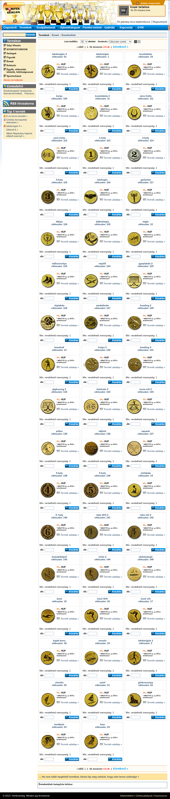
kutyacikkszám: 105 (59, 97)
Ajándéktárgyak (70, 27)
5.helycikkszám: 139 (102, 474)
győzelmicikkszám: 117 (146, 181)
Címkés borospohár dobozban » (16, 121)
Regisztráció (160, 21)
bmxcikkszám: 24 (102, 725)
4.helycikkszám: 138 (59, 474)
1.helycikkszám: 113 (102, 139)
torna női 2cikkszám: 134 (146, 390)
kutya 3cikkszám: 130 (102, 348)
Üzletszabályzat (144, 795)
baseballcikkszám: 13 (59, 348)
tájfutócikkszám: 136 (102, 432)
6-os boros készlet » (17, 116)
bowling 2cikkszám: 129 (146, 306)
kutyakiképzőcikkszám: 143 (59, 558)
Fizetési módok (92, 27)
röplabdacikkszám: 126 (59, 306)
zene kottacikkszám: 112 (59, 139)
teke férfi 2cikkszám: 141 (102, 516)
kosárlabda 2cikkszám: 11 (102, 97)
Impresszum (160, 795)
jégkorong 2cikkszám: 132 (59, 390)
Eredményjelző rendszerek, (18, 90)
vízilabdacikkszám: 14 (145, 474)
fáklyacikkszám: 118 (59, 223)
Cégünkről (10, 27)
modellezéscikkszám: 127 (102, 306)
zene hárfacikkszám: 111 (145, 97)
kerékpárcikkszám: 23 (59, 725)
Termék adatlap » (70, 74)
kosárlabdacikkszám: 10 (145, 55)
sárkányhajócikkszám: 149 (146, 558)
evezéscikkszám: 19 (102, 642)
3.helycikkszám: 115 (59, 181)
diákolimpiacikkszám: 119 (102, 223)
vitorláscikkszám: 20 (59, 683)
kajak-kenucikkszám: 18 (59, 642)
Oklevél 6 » (12, 129)
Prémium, (30, 93)
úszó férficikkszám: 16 (102, 600)
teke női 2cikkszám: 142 (146, 516)
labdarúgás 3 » (14, 126)
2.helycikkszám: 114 (146, 139)
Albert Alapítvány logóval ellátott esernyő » (19, 134)
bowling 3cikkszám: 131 (146, 348)
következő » (120, 46)
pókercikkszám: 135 (59, 432)
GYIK (140, 27)
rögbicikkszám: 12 (145, 223)
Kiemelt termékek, (13, 93)
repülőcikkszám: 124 (102, 264)
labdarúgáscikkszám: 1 (102, 55)
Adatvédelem (127, 795)
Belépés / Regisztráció (150, 3)
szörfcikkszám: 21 (102, 683)
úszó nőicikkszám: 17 (145, 600)
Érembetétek (69, 35)
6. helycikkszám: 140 (59, 516)
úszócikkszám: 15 (59, 600)
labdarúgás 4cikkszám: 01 (59, 55)
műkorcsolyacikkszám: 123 (59, 264)
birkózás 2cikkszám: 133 (102, 390)
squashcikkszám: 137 (146, 432)
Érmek (55, 35)
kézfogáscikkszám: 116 (102, 181)
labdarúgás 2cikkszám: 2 (145, 642)
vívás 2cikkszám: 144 (102, 558)
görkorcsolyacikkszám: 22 (145, 683)
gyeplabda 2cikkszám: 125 (146, 264)
